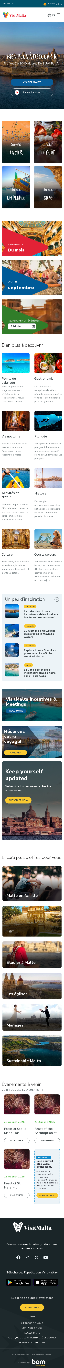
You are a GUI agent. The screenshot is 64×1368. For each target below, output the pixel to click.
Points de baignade (8, 380)
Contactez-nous (32, 1328)
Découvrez (16, 144)
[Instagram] (27, 1257)
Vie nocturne (10, 436)
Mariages (15, 1025)
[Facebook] (18, 1257)
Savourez (48, 144)
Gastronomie (43, 378)
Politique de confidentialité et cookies (32, 1337)
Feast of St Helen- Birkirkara (12, 1187)
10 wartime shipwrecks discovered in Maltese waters (40, 634)
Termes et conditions (32, 1342)
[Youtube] (46, 1257)
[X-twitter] (36, 1257)
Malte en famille (22, 895)
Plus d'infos (16, 1140)
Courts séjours (45, 554)
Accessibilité (32, 1333)
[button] (30, 606)
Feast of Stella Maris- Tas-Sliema (15, 1133)
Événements (15, 244)
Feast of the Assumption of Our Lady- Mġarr (46, 1133)
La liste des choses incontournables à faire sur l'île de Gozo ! (40, 673)
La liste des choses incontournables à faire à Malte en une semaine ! (41, 614)
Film (11, 931)
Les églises (17, 993)
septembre (21, 286)
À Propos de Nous (32, 1323)
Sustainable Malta (24, 1060)
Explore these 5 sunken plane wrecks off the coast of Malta (40, 653)
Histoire (40, 493)
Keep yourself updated (24, 775)
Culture (7, 554)
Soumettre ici (47, 1195)
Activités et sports (10, 494)
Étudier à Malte (21, 962)
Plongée (40, 436)
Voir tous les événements (20, 1090)
